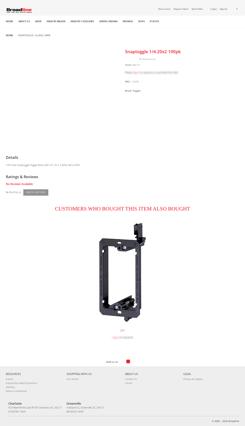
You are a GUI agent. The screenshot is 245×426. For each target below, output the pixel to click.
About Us (24, 21)
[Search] (237, 22)
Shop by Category (82, 21)
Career (128, 383)
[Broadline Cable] (19, 10)
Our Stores (73, 379)
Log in (115, 337)
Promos (128, 21)
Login (213, 9)
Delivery (10, 387)
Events (154, 21)
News (141, 21)
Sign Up (223, 9)
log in (136, 72)
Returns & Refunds (16, 391)
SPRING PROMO (108, 21)
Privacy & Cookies (193, 379)
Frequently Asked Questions (21, 383)
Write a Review (36, 192)
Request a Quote (181, 9)
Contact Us (131, 379)
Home (9, 21)
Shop (38, 21)
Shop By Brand (55, 21)
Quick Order (197, 9)
